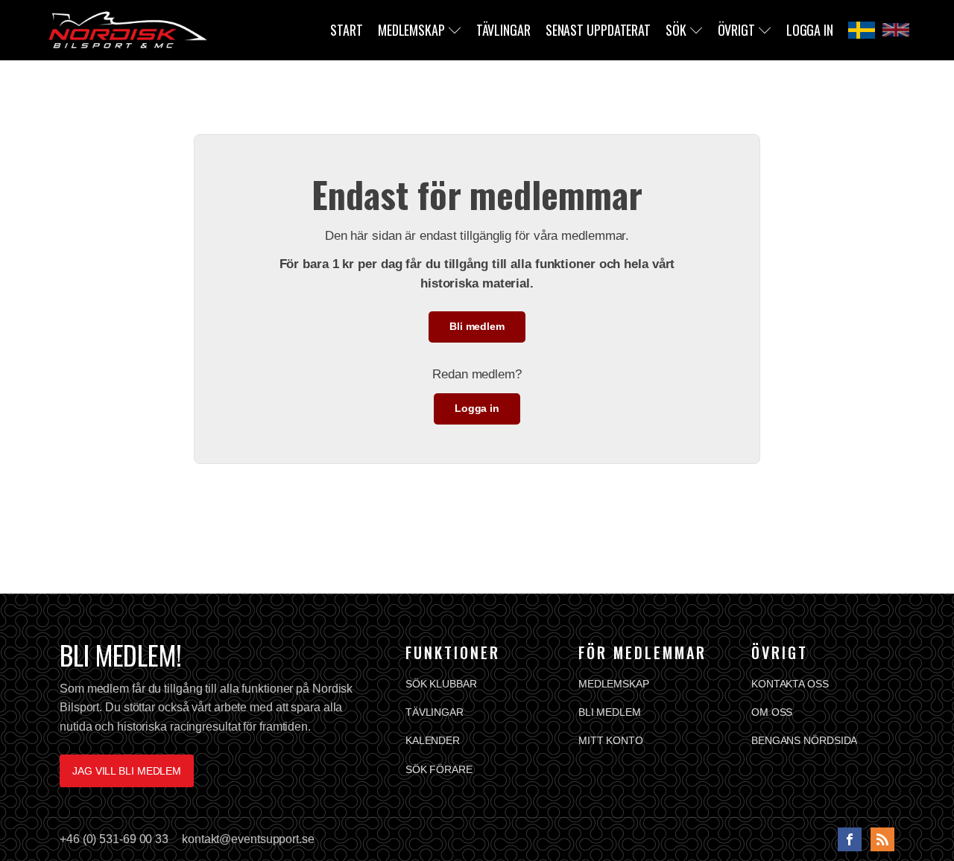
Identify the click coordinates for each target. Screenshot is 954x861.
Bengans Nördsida (804, 740)
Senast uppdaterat (598, 29)
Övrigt (736, 29)
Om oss (771, 712)
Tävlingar (503, 29)
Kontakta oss (790, 684)
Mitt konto (610, 740)
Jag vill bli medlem (126, 771)
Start (346, 29)
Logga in (809, 29)
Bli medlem (477, 326)
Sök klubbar (441, 684)
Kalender (432, 740)
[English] (895, 29)
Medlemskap (411, 29)
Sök (676, 29)
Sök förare (439, 769)
